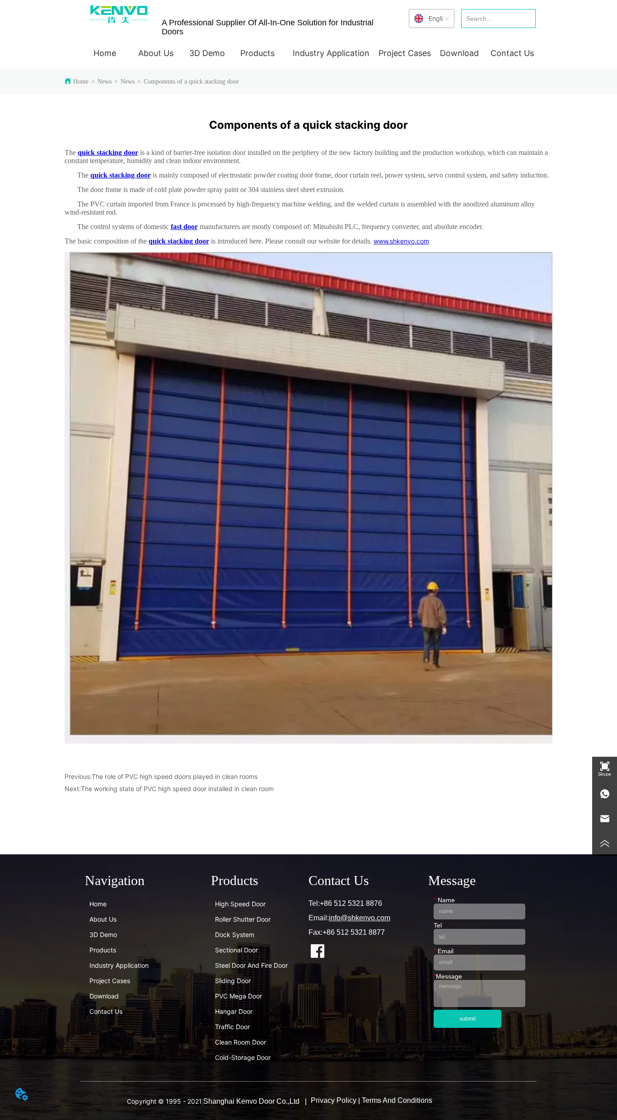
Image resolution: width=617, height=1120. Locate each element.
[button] (155, 53)
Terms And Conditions (397, 1100)
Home (81, 81)
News (105, 81)
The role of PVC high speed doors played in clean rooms (174, 776)
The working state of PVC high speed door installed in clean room (177, 788)
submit (467, 1019)
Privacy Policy (333, 1100)
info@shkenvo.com (359, 918)
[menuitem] (155, 53)
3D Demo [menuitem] (207, 53)
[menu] (308, 53)
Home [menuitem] (104, 53)
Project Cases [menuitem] (405, 53)
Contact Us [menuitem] (512, 53)
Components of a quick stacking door (191, 81)
